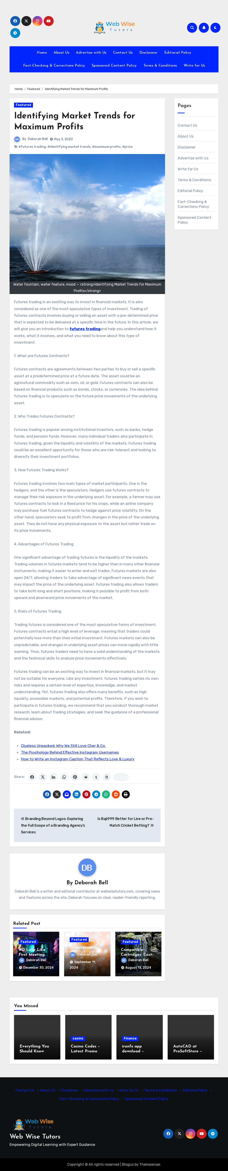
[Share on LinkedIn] (53, 777)
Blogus (128, 1164)
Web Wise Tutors (35, 1136)
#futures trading (32, 147)
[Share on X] (43, 777)
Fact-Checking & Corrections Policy (54, 65)
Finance (130, 1038)
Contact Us (123, 53)
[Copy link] (121, 777)
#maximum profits (106, 147)
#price (127, 147)
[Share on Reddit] (85, 777)
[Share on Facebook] (32, 777)
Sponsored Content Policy (114, 65)
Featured (23, 105)
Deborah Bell (38, 139)
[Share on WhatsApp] (64, 777)
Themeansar (149, 1164)
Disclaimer (148, 53)
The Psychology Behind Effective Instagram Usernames (70, 752)
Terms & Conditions (160, 65)
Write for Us (194, 65)
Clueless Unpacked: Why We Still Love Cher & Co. (63, 745)
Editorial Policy (177, 53)
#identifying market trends (69, 147)
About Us (61, 53)
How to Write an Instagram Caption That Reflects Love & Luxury (77, 759)
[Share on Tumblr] (96, 777)
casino (78, 1038)
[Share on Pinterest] (75, 777)
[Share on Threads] (107, 777)
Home (42, 53)
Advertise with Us (91, 53)
